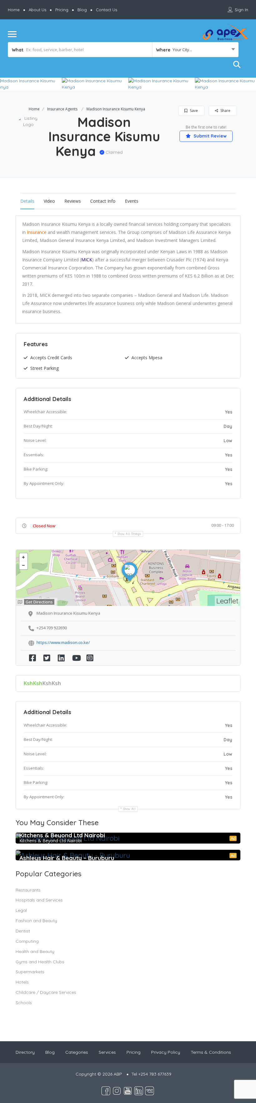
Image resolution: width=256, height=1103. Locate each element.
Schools (24, 1002)
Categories (76, 1052)
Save (193, 110)
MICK (86, 260)
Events (131, 201)
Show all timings (129, 533)
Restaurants (28, 890)
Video (49, 201)
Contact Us (106, 9)
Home (14, 9)
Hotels (22, 982)
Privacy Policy (165, 1052)
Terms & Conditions (211, 1052)
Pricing (61, 9)
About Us (37, 9)
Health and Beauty (35, 951)
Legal (21, 910)
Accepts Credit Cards (51, 357)
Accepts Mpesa (146, 357)
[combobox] (195, 49)
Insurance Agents (62, 109)
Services (107, 1052)
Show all (129, 808)
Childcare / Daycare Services (46, 992)
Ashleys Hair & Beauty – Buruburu (66, 857)
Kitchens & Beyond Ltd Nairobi (62, 835)
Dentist (23, 931)
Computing (27, 941)
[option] (95, 84)
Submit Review (209, 136)
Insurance (37, 232)
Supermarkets (30, 972)
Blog (82, 9)
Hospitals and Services (39, 900)
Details (27, 201)
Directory (25, 1052)
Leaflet (227, 600)
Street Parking (44, 368)
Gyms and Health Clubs (40, 962)
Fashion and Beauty (36, 920)
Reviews (72, 201)
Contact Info (103, 201)
